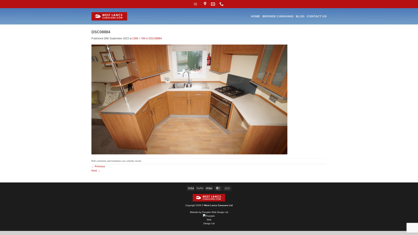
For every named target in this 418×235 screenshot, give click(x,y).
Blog (300, 16)
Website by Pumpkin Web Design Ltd (209, 212)
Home (255, 16)
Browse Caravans (278, 16)
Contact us (317, 16)
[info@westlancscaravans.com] (213, 4)
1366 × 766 (138, 38)
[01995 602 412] (221, 4)
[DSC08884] (189, 99)
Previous (98, 166)
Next (95, 170)
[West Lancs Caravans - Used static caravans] (117, 16)
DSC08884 (155, 38)
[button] (195, 4)
